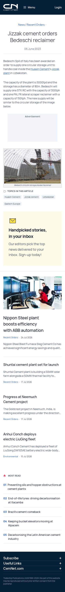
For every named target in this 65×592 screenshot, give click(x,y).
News (21, 24)
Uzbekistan (48, 197)
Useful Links (12, 563)
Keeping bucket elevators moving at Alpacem (30, 523)
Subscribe (11, 558)
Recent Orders (35, 24)
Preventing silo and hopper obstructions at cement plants (35, 487)
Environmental (10, 456)
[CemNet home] (10, 7)
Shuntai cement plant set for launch (31, 364)
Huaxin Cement (40, 69)
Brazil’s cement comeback (24, 512)
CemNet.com (13, 568)
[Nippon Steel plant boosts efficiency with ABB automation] (32, 292)
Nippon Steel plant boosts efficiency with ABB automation (23, 324)
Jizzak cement (31, 197)
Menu (31, 7)
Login (58, 7)
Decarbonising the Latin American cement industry (34, 537)
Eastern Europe (12, 203)
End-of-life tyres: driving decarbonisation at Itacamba (34, 500)
